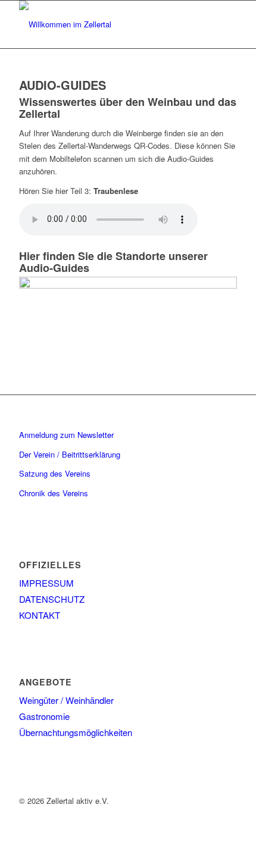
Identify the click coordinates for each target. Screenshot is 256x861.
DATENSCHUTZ (52, 599)
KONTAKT (39, 615)
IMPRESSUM (46, 583)
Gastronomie (44, 716)
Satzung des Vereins (54, 473)
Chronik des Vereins (53, 493)
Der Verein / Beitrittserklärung (69, 454)
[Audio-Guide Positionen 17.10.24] (128, 285)
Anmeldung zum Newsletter (66, 434)
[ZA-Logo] (106, 24)
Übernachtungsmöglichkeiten (75, 732)
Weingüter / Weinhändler (66, 700)
